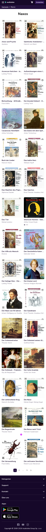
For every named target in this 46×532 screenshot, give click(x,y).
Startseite (5, 7)
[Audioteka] (9, 2)
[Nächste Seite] (31, 470)
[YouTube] (23, 524)
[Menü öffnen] (3, 2)
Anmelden (39, 2)
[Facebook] (18, 524)
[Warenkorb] (32, 2)
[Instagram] (27, 524)
